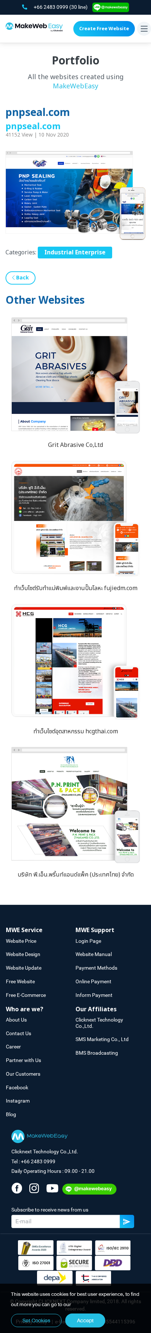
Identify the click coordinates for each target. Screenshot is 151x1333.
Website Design (23, 954)
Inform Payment (94, 995)
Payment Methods (96, 968)
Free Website (20, 981)
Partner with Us (23, 1060)
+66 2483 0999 (51, 7)
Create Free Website (104, 28)
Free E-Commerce (26, 995)
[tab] (41, 930)
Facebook (17, 1087)
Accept (85, 1320)
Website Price (21, 941)
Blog (11, 1114)
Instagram (18, 1101)
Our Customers (23, 1074)
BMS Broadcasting (97, 1053)
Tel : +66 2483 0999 (33, 1161)
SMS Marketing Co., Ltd (102, 1039)
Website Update (23, 968)
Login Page (88, 941)
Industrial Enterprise (75, 252)
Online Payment (93, 981)
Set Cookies (36, 1320)
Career (13, 1047)
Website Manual (94, 954)
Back (22, 278)
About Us (16, 1020)
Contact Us (18, 1033)
